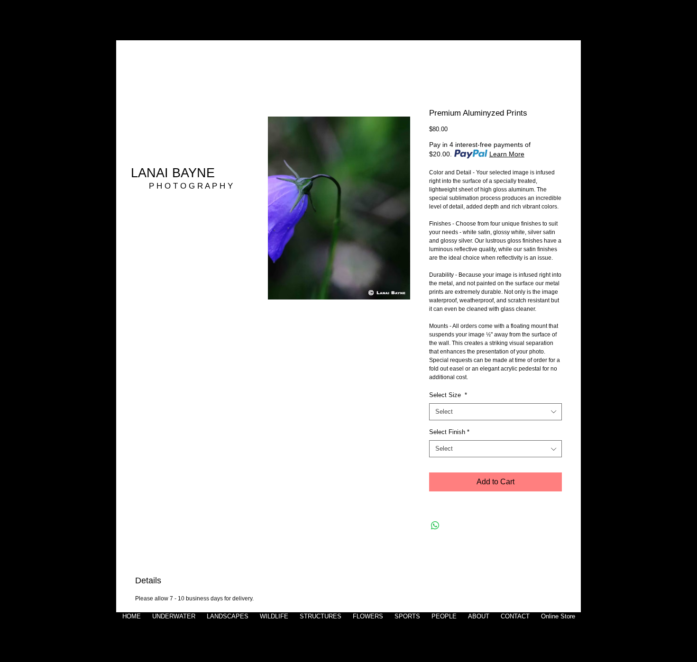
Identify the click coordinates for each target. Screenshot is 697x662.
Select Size (448, 395)
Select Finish (449, 431)
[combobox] (495, 411)
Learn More (506, 154)
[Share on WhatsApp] (435, 525)
